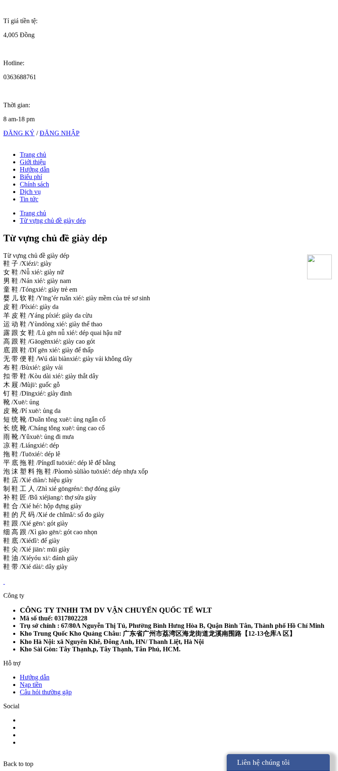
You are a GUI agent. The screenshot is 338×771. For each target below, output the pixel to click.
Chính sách (34, 184)
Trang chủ (33, 154)
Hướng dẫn (34, 169)
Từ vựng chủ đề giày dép (53, 220)
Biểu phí (31, 176)
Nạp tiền (31, 684)
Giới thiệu (33, 161)
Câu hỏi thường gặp (46, 692)
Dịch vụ (30, 191)
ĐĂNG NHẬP (60, 133)
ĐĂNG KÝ (19, 133)
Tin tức (29, 199)
